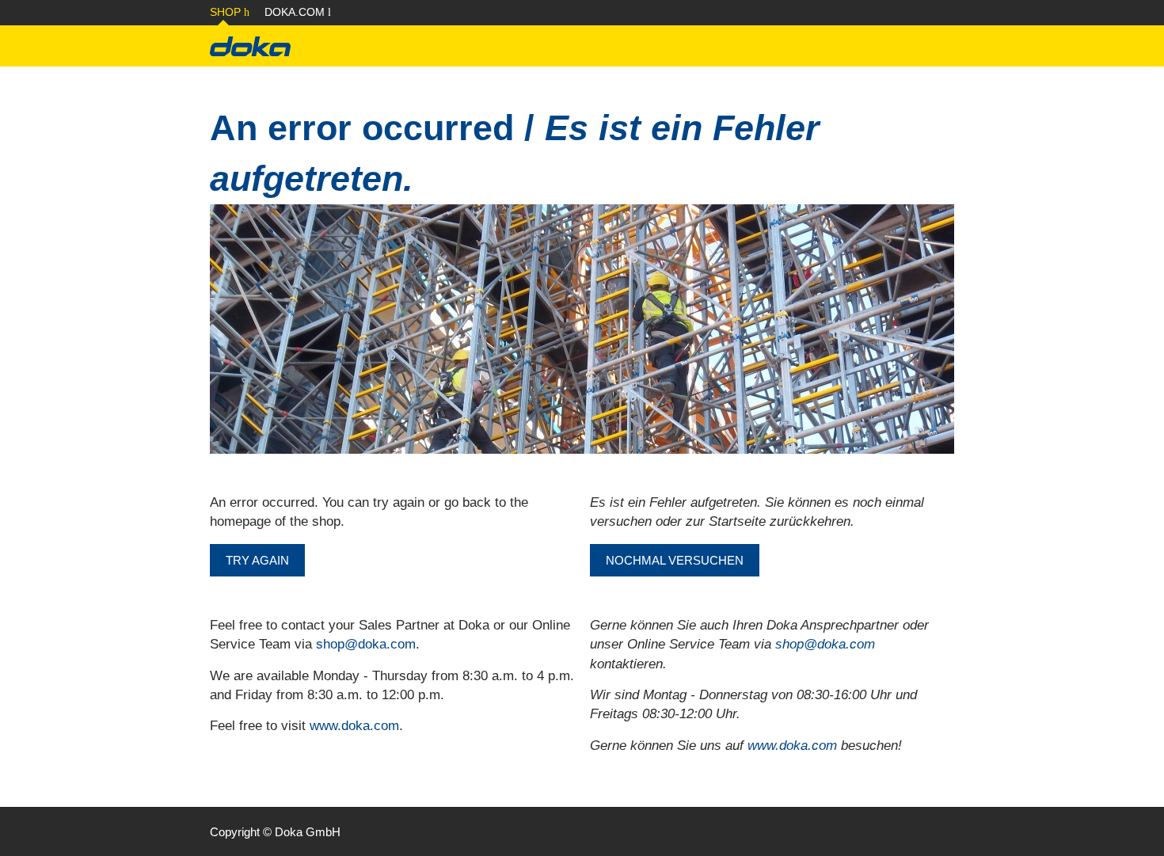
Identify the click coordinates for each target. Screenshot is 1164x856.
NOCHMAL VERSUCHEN (675, 560)
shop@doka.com (366, 644)
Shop (227, 12)
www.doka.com (354, 725)
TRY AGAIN (257, 560)
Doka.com (296, 12)
